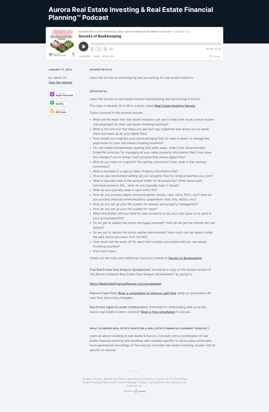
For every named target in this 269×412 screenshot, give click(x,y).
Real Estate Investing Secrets (175, 106)
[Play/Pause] (62, 43)
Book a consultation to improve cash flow (147, 293)
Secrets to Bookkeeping (185, 258)
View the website (60, 82)
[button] (155, 44)
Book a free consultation (158, 312)
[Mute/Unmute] (111, 49)
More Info (108, 56)
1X (99, 49)
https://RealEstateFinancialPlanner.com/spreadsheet (125, 284)
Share (96, 56)
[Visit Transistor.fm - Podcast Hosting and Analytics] (215, 56)
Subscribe (85, 56)
